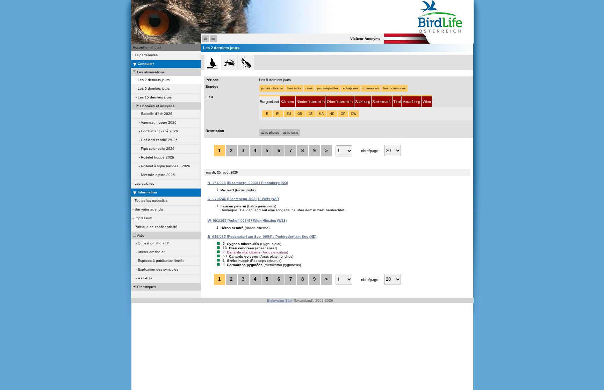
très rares (294, 88)
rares (309, 88)
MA (321, 114)
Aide (140, 235)
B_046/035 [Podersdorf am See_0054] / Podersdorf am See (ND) (262, 236)
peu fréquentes (328, 88)
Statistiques (146, 287)
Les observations (150, 72)
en (213, 39)
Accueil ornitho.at (147, 47)
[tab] (269, 101)
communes (371, 88)
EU (289, 114)
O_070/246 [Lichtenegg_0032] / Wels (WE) (243, 199)
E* (278, 114)
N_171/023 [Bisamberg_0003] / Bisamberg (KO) (248, 183)
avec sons (290, 132)
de (205, 39)
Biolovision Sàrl (279, 300)
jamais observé (272, 88)
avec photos (270, 132)
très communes (394, 88)
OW (354, 114)
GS (299, 114)
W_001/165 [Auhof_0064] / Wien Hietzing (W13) (247, 220)
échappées (351, 88)
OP (343, 114)
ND (332, 114)
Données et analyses (156, 106)
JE (310, 114)
